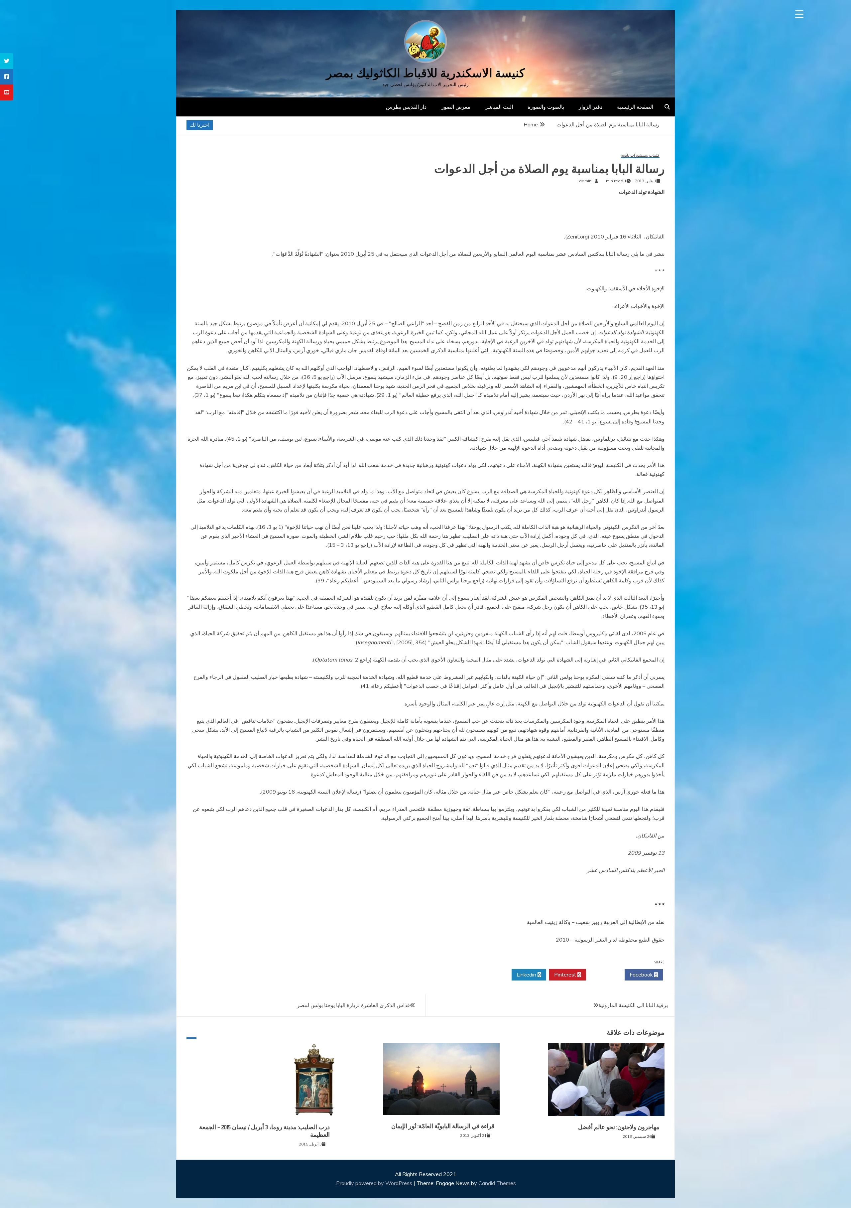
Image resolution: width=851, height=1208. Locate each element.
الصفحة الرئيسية (635, 106)
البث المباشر (499, 106)
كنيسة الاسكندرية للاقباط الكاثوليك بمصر (425, 73)
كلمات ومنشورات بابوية (640, 155)
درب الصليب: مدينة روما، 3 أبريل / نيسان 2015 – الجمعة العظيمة (264, 1131)
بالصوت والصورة (546, 106)
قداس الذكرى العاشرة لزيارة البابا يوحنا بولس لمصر (353, 1005)
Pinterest (565, 974)
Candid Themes (497, 1183)
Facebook (642, 974)
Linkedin (527, 974)
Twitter (603, 974)
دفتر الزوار (590, 106)
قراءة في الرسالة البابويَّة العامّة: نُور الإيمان (443, 1126)
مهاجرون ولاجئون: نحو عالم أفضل (619, 1127)
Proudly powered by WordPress (375, 1183)
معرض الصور (455, 106)
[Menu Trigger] (799, 14)
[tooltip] (6, 61)
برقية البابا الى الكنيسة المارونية (633, 1005)
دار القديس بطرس (406, 106)
